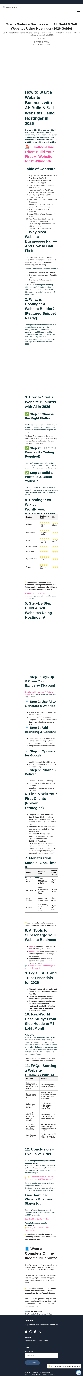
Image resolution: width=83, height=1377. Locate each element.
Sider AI (32, 946)
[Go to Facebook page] (26, 1331)
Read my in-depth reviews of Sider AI (39, 593)
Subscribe (32, 1363)
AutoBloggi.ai (43, 596)
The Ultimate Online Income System (38, 1314)
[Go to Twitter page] (39, 1331)
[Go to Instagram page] (30, 1331)
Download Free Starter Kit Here (37, 1219)
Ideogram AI (29, 596)
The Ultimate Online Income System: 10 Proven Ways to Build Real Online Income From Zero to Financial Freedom (41, 1290)
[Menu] (78, 12)
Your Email (29, 1352)
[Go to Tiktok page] (35, 1331)
